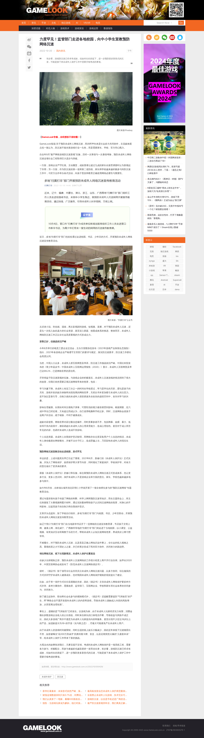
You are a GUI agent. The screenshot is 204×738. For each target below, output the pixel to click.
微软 (164, 246)
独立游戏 (65, 22)
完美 (152, 251)
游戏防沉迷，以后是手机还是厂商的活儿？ (107, 699)
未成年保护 (46, 676)
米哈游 (152, 265)
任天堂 (152, 289)
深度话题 (36, 28)
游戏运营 (93, 28)
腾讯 (152, 280)
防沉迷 (60, 676)
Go (181, 22)
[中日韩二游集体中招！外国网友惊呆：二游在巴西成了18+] (164, 145)
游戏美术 (64, 28)
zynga (152, 261)
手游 (43, 22)
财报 (152, 246)
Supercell (177, 280)
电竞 (98, 22)
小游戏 (152, 270)
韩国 (177, 265)
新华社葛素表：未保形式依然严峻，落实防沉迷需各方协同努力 (63, 691)
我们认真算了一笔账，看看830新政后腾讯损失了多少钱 (63, 699)
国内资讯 (60, 50)
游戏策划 (79, 28)
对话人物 (50, 28)
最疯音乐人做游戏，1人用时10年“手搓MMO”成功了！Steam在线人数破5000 (165, 227)
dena (177, 289)
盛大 (164, 261)
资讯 (34, 22)
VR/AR (87, 22)
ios (177, 256)
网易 (177, 251)
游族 (164, 256)
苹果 (164, 270)
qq (152, 275)
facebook (177, 246)
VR (164, 265)
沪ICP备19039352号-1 (175, 730)
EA (177, 261)
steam (177, 275)
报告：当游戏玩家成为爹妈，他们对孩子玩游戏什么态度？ (63, 703)
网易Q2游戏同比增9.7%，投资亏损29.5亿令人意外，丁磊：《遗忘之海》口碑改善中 (165, 170)
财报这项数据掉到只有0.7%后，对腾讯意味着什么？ (63, 695)
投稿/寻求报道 (179, 725)
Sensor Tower (164, 275)
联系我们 (166, 725)
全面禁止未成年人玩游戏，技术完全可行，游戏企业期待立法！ (107, 695)
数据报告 (108, 28)
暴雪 (152, 284)
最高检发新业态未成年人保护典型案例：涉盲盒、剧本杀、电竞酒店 (107, 691)
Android (164, 280)
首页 (24, 22)
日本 (164, 289)
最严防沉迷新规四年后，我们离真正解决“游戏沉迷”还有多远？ (107, 703)
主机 (53, 22)
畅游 (177, 270)
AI (77, 22)
